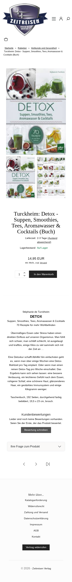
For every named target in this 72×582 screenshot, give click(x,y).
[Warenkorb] (5, 40)
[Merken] (61, 151)
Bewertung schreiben (36, 429)
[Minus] (24, 275)
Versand (43, 263)
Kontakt (36, 536)
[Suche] (67, 20)
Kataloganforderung (36, 500)
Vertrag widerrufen (36, 547)
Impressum (36, 524)
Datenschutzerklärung (36, 518)
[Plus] (24, 272)
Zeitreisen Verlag (41, 568)
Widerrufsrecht (36, 506)
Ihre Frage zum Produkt (25, 446)
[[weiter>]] (36, 466)
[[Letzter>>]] (48, 466)
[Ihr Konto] (60, 20)
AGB (36, 530)
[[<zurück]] (24, 466)
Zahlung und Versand (36, 512)
